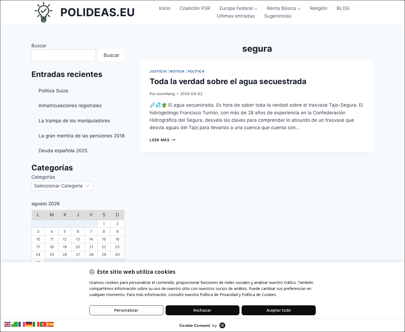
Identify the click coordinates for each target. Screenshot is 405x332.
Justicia (158, 71)
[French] (22, 324)
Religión (318, 8)
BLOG (343, 8)
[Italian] (36, 324)
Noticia (177, 71)
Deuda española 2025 (63, 150)
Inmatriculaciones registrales (70, 105)
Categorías (43, 177)
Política (196, 71)
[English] (7, 324)
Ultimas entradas (236, 16)
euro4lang (166, 94)
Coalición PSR (195, 8)
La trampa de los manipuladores (74, 120)
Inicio (164, 8)
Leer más (162, 140)
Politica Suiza (53, 90)
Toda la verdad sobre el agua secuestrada (228, 81)
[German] (29, 324)
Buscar (39, 45)
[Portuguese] (43, 324)
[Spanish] (50, 324)
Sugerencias (277, 16)
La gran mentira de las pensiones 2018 (82, 136)
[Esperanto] (14, 324)
